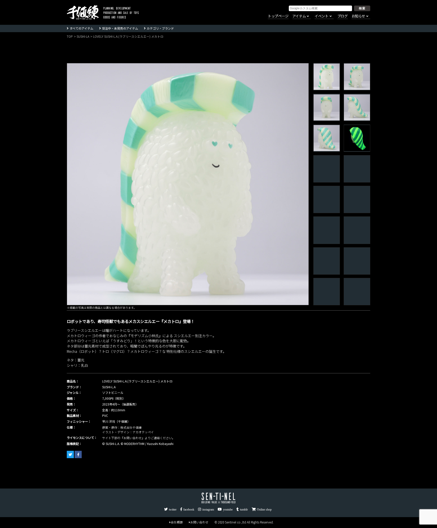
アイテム (299, 16)
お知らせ (358, 16)
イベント (321, 16)
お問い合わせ (199, 522)
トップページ (278, 16)
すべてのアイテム (81, 28)
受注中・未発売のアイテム (120, 28)
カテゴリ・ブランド (160, 28)
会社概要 (177, 522)
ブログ (342, 16)
